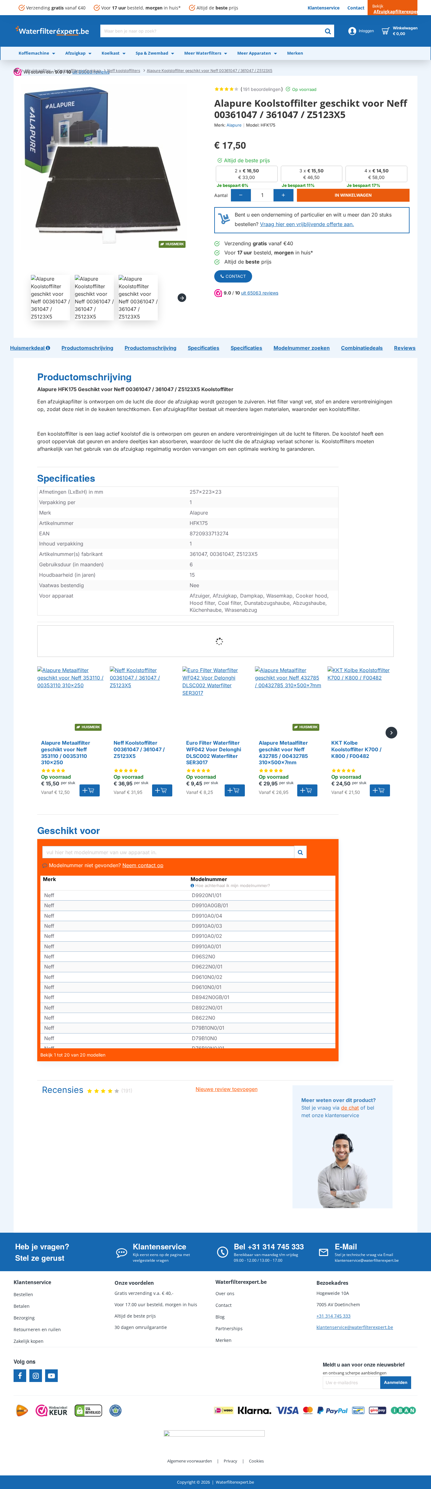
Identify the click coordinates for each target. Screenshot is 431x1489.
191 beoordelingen (261, 89)
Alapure (234, 125)
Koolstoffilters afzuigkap (79, 70)
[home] (16, 70)
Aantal (220, 195)
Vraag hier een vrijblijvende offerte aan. (307, 224)
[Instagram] (35, 1375)
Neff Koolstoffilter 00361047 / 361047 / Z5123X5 (139, 749)
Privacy (230, 1461)
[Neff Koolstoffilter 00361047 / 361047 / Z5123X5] (143, 699)
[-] (241, 195)
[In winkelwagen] (90, 790)
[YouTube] (51, 1375)
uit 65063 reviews (259, 292)
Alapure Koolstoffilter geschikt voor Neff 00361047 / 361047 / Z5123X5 (209, 70)
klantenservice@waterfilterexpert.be (354, 1327)
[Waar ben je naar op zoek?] (328, 31)
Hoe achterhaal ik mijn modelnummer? (232, 886)
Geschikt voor (68, 830)
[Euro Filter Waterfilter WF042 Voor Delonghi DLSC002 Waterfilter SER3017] (215, 699)
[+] (283, 195)
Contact (236, 276)
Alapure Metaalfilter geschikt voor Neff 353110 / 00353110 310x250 (65, 752)
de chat (350, 1108)
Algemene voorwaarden (189, 1461)
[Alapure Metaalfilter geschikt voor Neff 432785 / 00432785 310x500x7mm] (288, 699)
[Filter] (300, 851)
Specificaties (66, 478)
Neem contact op (142, 865)
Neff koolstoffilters (123, 70)
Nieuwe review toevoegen (226, 1089)
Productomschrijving (84, 377)
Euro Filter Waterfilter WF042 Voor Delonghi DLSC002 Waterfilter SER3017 (213, 752)
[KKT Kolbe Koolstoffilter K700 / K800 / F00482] (361, 699)
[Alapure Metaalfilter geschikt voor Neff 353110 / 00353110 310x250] (70, 699)
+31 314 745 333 (333, 1316)
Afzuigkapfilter (38, 70)
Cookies (256, 1461)
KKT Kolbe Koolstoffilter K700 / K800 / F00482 (356, 749)
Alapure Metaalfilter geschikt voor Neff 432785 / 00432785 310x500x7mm (283, 752)
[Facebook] (20, 1375)
